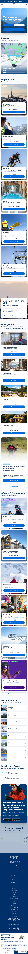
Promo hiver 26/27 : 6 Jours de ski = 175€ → (14, 1)
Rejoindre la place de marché (14, 879)
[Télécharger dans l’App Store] (7, 819)
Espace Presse (14, 875)
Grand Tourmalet (14, 890)
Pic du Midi (14, 888)
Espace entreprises (14, 877)
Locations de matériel (14, 909)
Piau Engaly (14, 886)
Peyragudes (14, 884)
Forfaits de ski (14, 905)
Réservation (23, 951)
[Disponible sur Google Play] (15, 819)
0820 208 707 (14, 919)
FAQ (14, 867)
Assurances (14, 873)
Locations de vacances (14, 907)
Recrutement (14, 869)
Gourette (14, 896)
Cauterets (14, 894)
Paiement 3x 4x (14, 911)
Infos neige (14, 903)
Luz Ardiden (14, 892)
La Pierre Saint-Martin (14, 898)
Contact (14, 871)
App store (14, 862)
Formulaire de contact (14, 924)
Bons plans (14, 913)
